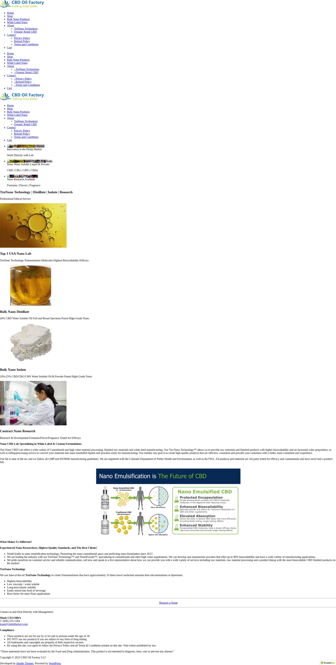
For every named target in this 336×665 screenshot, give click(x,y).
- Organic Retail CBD (26, 72)
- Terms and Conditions (27, 84)
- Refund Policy (22, 81)
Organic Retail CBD (25, 31)
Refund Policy (22, 41)
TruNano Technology (26, 28)
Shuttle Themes (24, 663)
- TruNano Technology (26, 69)
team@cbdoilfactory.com (14, 624)
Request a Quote (168, 602)
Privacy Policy (22, 38)
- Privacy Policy (23, 78)
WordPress (55, 663)
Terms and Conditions (26, 44)
